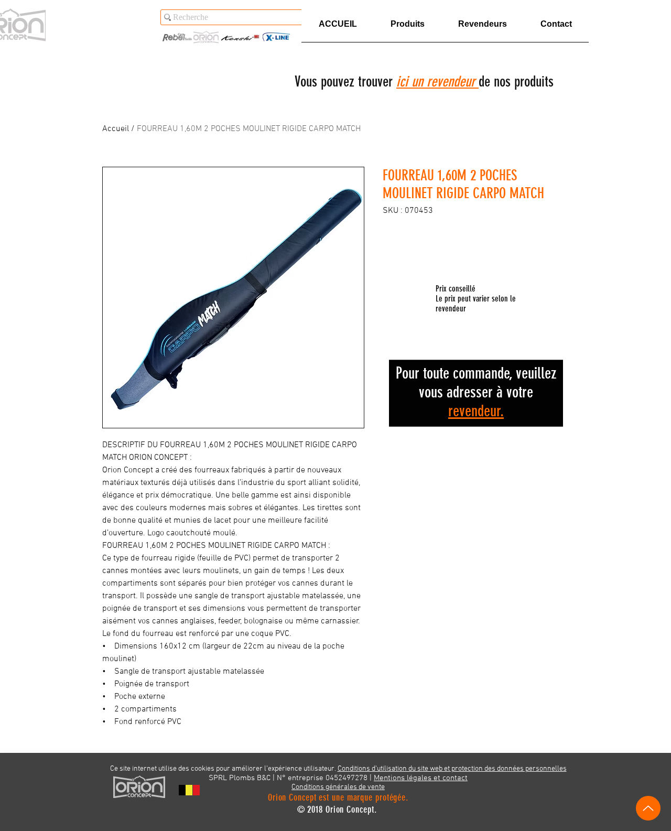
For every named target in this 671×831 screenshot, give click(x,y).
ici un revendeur (437, 81)
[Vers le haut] (648, 808)
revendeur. (476, 411)
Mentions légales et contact (421, 778)
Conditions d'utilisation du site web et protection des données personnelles (452, 768)
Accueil (115, 129)
